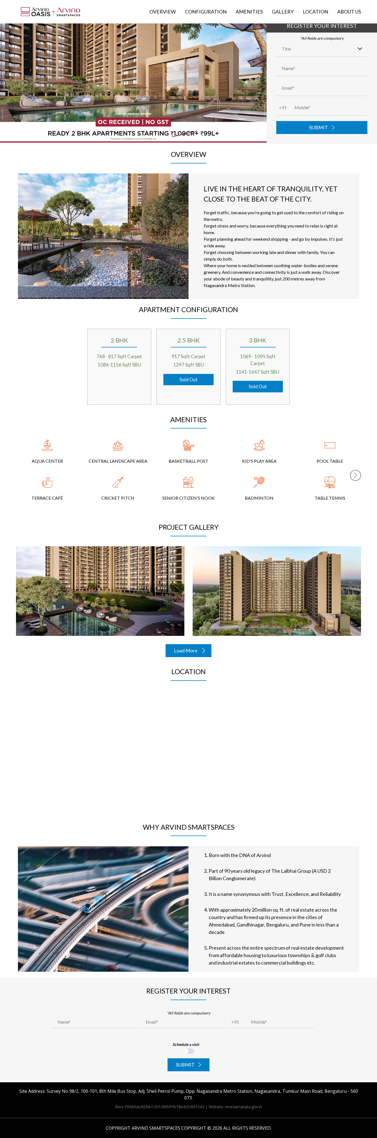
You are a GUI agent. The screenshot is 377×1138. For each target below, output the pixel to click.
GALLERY (283, 12)
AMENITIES (249, 12)
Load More (186, 650)
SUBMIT (318, 127)
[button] (355, 475)
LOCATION (315, 12)
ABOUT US (349, 12)
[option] (47, 475)
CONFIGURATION (206, 12)
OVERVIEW (162, 12)
